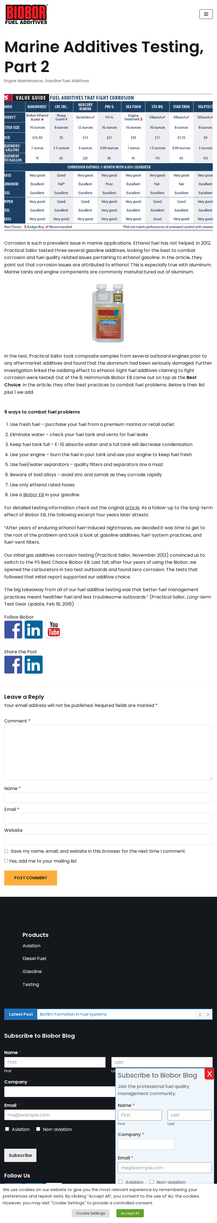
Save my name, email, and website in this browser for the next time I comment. (98, 851)
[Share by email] (54, 665)
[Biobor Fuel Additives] (26, 14)
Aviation (31, 946)
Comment (17, 721)
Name (12, 788)
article (132, 507)
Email (11, 809)
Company (17, 1082)
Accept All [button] (130, 1213)
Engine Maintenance (23, 81)
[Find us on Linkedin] (34, 630)
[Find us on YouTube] (54, 630)
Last (171, 1124)
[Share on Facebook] (13, 665)
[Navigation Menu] (206, 14)
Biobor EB (33, 494)
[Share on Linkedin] (34, 665)
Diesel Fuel (34, 958)
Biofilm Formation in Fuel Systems (73, 1014)
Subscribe (20, 1155)
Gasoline (32, 971)
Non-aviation (57, 1129)
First (7, 1071)
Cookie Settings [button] (90, 1213)
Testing (31, 984)
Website (13, 830)
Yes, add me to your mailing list (42, 861)
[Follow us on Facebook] (13, 630)
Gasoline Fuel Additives (67, 81)
